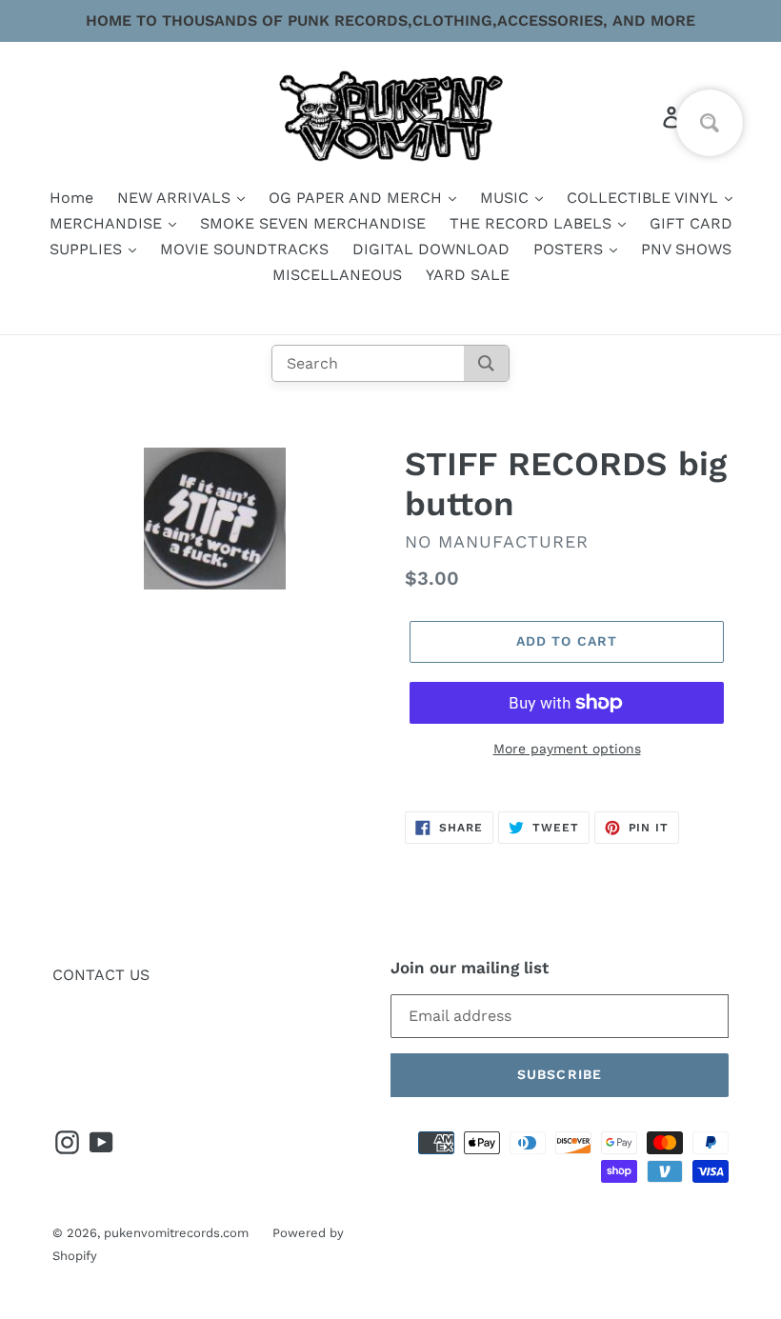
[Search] (486, 363)
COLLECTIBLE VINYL (645, 198)
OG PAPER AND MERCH (358, 198)
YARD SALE (468, 275)
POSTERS (570, 249)
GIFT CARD (691, 223)
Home (71, 198)
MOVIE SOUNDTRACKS (244, 249)
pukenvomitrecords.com (176, 1233)
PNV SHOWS (686, 249)
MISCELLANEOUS (337, 275)
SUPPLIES (88, 249)
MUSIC (506, 198)
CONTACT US (101, 975)
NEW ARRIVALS (176, 198)
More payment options (567, 748)
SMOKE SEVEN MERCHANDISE (313, 223)
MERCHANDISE (108, 223)
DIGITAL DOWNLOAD (431, 249)
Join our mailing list (469, 967)
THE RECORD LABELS (533, 223)
